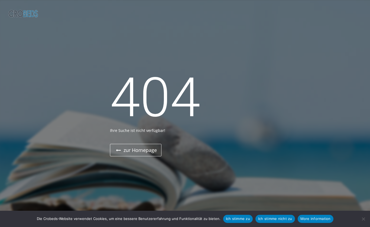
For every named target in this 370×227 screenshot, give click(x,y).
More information (315, 218)
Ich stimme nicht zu (275, 218)
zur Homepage (139, 150)
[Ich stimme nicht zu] (363, 219)
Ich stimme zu (238, 218)
